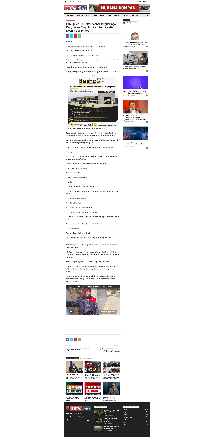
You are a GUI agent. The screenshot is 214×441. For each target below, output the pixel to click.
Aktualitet (80, 15)
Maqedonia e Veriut (74, 19)
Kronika (88, 15)
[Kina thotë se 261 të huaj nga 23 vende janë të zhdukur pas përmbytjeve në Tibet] (98, 429)
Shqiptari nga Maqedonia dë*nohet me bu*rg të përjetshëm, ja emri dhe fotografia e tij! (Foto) (107, 349)
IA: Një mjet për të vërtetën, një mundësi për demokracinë (135, 43)
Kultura (105, 415)
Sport (110, 15)
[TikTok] (76, 2)
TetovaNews (126, 46)
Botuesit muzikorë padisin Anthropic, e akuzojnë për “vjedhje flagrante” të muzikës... (135, 117)
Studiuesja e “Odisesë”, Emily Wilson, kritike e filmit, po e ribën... (111, 412)
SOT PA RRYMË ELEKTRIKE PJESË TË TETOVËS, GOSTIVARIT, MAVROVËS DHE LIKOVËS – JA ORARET (74, 398)
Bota (95, 15)
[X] (78, 2)
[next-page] (119, 358)
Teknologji (134, 15)
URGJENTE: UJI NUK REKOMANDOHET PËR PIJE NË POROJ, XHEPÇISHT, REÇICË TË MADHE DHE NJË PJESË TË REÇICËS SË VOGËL (92, 377)
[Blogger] (65, 2)
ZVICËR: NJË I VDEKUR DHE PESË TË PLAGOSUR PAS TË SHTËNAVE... (111, 420)
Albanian (128, 22)
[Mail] (73, 2)
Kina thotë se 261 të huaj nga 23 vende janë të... (111, 427)
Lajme (124, 412)
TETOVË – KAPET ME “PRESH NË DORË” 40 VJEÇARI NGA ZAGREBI (78, 349)
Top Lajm (125, 409)
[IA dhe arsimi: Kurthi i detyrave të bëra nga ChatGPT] (135, 58)
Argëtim (116, 15)
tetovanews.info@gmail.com (79, 417)
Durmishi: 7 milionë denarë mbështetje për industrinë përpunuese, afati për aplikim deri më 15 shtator (74, 376)
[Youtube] (81, 2)
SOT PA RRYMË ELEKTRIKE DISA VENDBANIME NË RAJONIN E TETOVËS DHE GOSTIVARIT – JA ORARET (92, 398)
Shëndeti (102, 15)
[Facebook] (68, 2)
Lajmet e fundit (145, 439)
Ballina (67, 19)
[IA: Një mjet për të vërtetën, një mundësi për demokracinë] (135, 33)
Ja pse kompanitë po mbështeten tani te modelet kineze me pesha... (134, 144)
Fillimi (117, 439)
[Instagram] (71, 2)
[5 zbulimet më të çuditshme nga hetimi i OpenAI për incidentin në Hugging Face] (135, 82)
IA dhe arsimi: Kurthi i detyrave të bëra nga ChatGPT (135, 68)
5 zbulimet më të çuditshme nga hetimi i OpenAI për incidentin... (135, 92)
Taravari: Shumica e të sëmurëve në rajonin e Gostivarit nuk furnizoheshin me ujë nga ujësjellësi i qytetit (111, 398)
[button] (147, 15)
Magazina (125, 15)
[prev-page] (117, 358)
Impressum (137, 439)
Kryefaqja (70, 15)
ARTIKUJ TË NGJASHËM (72, 358)
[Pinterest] (75, 36)
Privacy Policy (123, 439)
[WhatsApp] (79, 36)
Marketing (130, 439)
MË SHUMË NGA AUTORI (85, 358)
